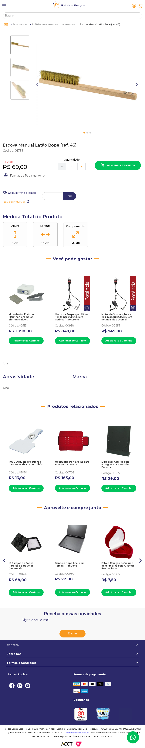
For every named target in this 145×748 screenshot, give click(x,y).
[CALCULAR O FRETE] (69, 196)
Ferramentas (20, 24)
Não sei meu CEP (14, 201)
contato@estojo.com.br (77, 732)
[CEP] (19, 193)
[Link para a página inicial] (6, 24)
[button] (4, 560)
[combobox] (72, 15)
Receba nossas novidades (72, 613)
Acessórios (68, 24)
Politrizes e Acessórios (45, 24)
